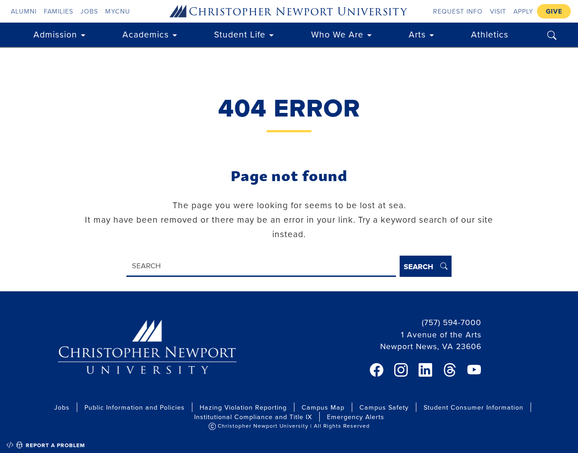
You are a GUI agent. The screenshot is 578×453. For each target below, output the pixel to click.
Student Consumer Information (473, 407)
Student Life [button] (240, 34)
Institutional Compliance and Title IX (253, 416)
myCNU (117, 11)
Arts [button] (417, 34)
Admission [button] (55, 34)
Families (58, 11)
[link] (376, 370)
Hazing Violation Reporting (243, 407)
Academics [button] (145, 34)
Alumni (24, 11)
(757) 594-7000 (451, 322)
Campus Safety (384, 407)
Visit (498, 11)
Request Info (458, 11)
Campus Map (323, 407)
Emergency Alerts (355, 416)
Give (554, 11)
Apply (523, 11)
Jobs (89, 11)
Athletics (489, 34)
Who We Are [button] (337, 34)
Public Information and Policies (134, 407)
